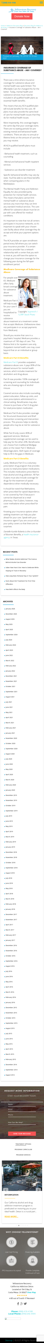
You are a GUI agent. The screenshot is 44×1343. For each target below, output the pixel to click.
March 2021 (10, 723)
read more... (11, 1216)
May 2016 (9, 982)
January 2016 (10, 1002)
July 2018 (9, 878)
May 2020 (9, 769)
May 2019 (9, 826)
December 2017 (11, 914)
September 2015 (11, 1023)
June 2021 (9, 707)
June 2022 (9, 655)
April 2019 (9, 831)
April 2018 (9, 894)
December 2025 (11, 614)
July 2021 (9, 702)
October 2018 (10, 863)
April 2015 (9, 1049)
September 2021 (11, 692)
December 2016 (11, 945)
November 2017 (11, 920)
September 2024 (11, 635)
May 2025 (9, 624)
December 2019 (11, 795)
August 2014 (10, 1075)
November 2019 (11, 800)
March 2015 (10, 1054)
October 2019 (10, 806)
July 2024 (9, 640)
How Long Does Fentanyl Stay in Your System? (22, 576)
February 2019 (11, 842)
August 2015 (10, 1028)
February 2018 (11, 904)
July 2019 (9, 816)
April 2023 (9, 650)
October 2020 (10, 743)
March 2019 (10, 837)
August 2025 (10, 619)
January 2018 (10, 909)
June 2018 (9, 883)
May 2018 (9, 888)
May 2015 (9, 1044)
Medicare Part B (11, 362)
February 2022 (11, 666)
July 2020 (9, 759)
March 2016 (10, 992)
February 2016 (11, 997)
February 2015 (11, 1059)
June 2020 (9, 764)
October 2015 (10, 1018)
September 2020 (11, 749)
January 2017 (10, 940)
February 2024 (11, 645)
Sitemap (8, 1340)
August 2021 (10, 697)
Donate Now (21, 16)
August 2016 (10, 966)
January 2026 (10, 609)
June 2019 (9, 821)
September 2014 (11, 1070)
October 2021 (10, 686)
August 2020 (10, 754)
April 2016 (9, 987)
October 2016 (10, 956)
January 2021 (10, 733)
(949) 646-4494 (22, 1313)
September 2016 (11, 961)
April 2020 (9, 774)
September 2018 (11, 868)
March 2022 (10, 661)
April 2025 (9, 629)
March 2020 (10, 780)
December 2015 (11, 1008)
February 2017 (11, 935)
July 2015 (9, 1033)
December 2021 (11, 676)
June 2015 (9, 1039)
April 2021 (9, 717)
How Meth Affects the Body (15, 589)
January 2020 (10, 790)
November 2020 (11, 738)
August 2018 (10, 873)
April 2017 (9, 925)
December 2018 (11, 852)
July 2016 (9, 971)
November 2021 (11, 681)
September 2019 (11, 811)
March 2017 (10, 930)
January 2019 (10, 847)
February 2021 (11, 728)
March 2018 (10, 899)
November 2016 (11, 951)
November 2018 (11, 857)
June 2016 (9, 976)
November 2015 (11, 1013)
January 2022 (10, 671)
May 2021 (9, 712)
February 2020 (11, 785)
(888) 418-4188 (9, 3)
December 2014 (11, 1065)
